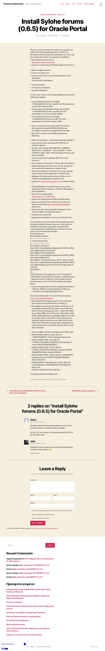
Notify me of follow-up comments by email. (43, 514)
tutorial (65, 379)
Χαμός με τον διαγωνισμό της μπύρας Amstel (24, 635)
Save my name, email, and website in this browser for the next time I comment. (52, 510)
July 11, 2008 (53, 35)
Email (55, 495)
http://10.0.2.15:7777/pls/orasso (43, 196)
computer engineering (48, 14)
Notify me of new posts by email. (40, 518)
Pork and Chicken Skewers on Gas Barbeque (23, 617)
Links (73, 4)
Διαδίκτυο (61, 14)
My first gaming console (15, 624)
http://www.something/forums (41, 298)
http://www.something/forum (58, 204)
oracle (56, 379)
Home (62, 4)
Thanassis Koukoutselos (13, 4)
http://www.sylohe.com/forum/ (43, 62)
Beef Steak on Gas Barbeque (17, 620)
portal (60, 379)
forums (48, 379)
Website (32, 503)
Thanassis (42, 35)
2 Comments (65, 35)
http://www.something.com (51, 181)
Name (32, 495)
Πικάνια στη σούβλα (14, 602)
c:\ (73, 65)
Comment (33, 480)
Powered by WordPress (43, 646)
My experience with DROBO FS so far (35, 565)
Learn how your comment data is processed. (44, 528)
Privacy (32, 646)
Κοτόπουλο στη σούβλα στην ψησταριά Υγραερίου (25, 613)
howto (52, 379)
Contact (79, 4)
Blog (67, 4)
